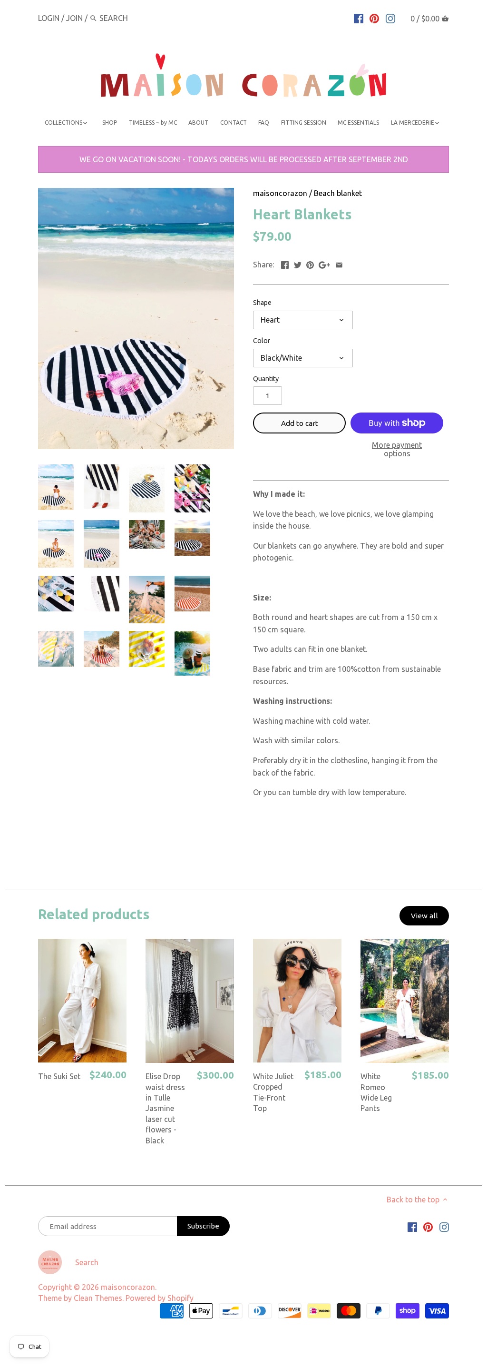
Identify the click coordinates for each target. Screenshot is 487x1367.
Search (86, 1262)
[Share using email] (339, 263)
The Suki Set (59, 1076)
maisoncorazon (280, 193)
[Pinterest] (374, 18)
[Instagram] (390, 18)
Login (48, 18)
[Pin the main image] (310, 263)
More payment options (397, 449)
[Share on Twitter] (298, 263)
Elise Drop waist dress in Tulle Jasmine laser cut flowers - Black (165, 1108)
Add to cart (299, 423)
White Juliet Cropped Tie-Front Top (273, 1092)
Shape (262, 302)
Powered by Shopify (160, 1298)
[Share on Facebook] (285, 263)
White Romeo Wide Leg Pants (376, 1092)
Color (261, 340)
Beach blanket (338, 193)
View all (424, 916)
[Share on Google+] (324, 263)
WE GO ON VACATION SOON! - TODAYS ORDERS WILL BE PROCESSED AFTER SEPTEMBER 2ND (243, 159)
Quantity (266, 379)
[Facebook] (358, 18)
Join (74, 18)
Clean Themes (98, 1298)
